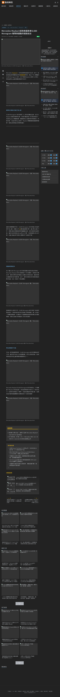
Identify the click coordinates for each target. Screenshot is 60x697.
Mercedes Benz (14, 27)
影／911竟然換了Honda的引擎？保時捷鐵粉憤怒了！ (28, 564)
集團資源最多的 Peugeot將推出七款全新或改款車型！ (10, 640)
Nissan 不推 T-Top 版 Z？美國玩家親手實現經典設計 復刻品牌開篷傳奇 (26, 490)
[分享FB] (3, 70)
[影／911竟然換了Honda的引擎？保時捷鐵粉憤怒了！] (29, 556)
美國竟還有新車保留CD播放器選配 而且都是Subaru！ (10, 656)
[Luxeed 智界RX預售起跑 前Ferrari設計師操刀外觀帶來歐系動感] (11, 478)
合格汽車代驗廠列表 (46, 174)
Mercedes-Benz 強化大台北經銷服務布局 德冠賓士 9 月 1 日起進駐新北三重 (10, 526)
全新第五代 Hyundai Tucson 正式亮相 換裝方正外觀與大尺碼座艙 (29, 623)
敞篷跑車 (4, 27)
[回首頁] (8, 2)
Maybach (21, 27)
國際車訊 (18, 6)
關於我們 (46, 691)
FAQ (13, 691)
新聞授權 (19, 691)
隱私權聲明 (32, 691)
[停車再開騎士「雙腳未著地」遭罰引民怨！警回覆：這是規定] (29, 590)
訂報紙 (41, 691)
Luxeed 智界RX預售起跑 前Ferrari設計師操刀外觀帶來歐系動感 (26, 478)
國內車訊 (4, 6)
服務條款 (24, 691)
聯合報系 (37, 691)
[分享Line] (3, 74)
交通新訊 (33, 6)
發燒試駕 (11, 6)
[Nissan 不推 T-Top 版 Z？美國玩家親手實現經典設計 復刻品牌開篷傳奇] (11, 490)
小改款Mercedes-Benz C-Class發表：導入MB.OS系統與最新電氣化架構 (28, 640)
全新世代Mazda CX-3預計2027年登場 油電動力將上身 (10, 623)
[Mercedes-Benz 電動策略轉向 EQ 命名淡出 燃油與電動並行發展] (29, 573)
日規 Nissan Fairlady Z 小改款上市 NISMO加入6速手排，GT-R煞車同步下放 (23, 449)
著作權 (28, 691)
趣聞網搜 (40, 6)
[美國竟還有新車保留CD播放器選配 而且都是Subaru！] (10, 649)
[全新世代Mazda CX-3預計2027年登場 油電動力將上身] (10, 615)
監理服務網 (44, 182)
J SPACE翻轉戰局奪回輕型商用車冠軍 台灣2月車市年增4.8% (10, 597)
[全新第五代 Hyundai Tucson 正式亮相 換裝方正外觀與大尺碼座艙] (29, 615)
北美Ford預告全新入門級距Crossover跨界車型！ (27, 656)
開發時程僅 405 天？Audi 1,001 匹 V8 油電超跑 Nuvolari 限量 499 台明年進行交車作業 (10, 543)
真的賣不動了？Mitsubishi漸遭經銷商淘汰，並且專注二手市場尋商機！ (10, 564)
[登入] (55, 2)
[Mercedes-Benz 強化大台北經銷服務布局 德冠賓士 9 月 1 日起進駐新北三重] (10, 518)
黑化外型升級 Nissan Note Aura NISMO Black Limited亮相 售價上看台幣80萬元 (22, 453)
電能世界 (26, 6)
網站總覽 (50, 691)
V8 (8, 27)
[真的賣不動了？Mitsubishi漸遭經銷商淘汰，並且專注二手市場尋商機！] (10, 556)
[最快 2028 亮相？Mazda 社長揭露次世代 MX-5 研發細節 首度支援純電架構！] (11, 484)
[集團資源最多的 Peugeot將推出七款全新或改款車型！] (10, 632)
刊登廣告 (9, 691)
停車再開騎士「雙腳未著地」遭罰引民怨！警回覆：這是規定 (28, 597)
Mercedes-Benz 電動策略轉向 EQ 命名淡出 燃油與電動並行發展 (28, 580)
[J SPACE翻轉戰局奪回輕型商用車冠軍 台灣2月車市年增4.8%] (10, 590)
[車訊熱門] (57, 89)
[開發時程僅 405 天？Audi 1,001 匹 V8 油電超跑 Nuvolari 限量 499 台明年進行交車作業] (10, 535)
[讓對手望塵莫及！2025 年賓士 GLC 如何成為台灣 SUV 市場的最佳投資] (10, 573)
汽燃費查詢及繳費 (46, 179)
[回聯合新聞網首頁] (3, 2)
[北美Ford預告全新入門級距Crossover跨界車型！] (29, 649)
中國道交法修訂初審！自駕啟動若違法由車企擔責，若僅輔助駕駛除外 (22, 456)
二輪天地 (48, 6)
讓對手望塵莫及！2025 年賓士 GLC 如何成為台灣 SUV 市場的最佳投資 (10, 580)
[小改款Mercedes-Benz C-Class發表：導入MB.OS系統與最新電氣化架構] (29, 632)
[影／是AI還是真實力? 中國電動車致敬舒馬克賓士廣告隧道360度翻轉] (29, 535)
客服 (16, 691)
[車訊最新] (57, 57)
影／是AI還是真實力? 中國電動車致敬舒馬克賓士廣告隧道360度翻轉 (29, 543)
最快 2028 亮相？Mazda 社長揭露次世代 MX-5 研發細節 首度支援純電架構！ (26, 484)
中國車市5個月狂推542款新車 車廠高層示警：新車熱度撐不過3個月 (23, 464)
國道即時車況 (45, 171)
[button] (57, 2)
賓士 (26, 27)
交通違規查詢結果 (46, 176)
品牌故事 (55, 6)
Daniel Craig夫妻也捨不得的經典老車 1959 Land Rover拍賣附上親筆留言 (22, 460)
